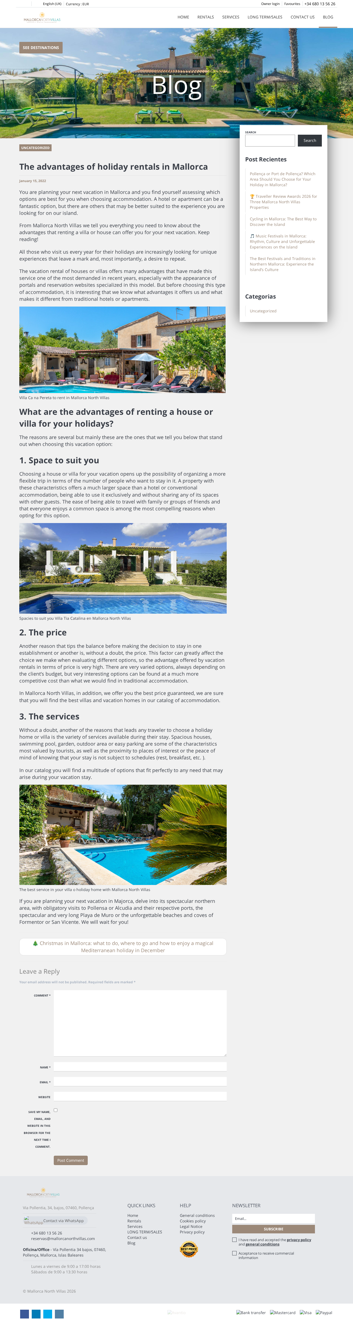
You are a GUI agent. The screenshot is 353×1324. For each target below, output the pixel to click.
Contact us (303, 17)
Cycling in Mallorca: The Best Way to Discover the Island (283, 221)
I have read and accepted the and (275, 1242)
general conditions (262, 1244)
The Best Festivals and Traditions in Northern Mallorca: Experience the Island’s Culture (282, 264)
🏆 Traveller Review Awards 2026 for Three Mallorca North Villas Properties (283, 202)
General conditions (197, 1215)
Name (45, 1067)
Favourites (292, 3)
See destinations (41, 47)
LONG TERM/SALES (265, 17)
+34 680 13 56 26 (319, 3)
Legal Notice (191, 1226)
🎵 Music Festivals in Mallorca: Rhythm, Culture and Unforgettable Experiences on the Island (282, 241)
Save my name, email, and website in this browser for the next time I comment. (37, 1129)
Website (44, 1097)
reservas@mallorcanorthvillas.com (63, 1238)
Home (183, 17)
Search (250, 132)
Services (230, 17)
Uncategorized (263, 310)
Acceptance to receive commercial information (266, 1255)
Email (45, 1082)
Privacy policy (192, 1231)
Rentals (205, 17)
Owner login (270, 3)
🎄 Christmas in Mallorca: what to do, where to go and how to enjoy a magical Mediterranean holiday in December (122, 947)
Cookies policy (193, 1220)
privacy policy (299, 1239)
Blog (328, 17)
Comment (42, 995)
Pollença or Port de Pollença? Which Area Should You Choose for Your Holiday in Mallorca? (282, 179)
